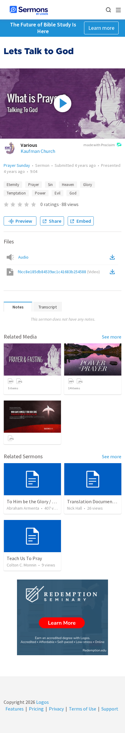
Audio (23, 257)
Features (14, 709)
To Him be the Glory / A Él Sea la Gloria (46, 501)
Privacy (56, 709)
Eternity (13, 184)
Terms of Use (82, 709)
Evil (57, 193)
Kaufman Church (38, 151)
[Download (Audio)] (113, 257)
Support (109, 709)
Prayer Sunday (17, 165)
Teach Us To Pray (24, 558)
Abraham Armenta (23, 508)
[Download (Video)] (113, 271)
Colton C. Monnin (21, 565)
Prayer (33, 184)
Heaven (68, 184)
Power (40, 193)
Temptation (16, 193)
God (72, 193)
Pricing (36, 709)
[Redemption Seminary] (62, 617)
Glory (87, 184)
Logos (42, 702)
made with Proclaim (99, 145)
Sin (50, 184)
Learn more (101, 27)
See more (111, 337)
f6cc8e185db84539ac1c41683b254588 (59, 271)
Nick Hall (74, 508)
